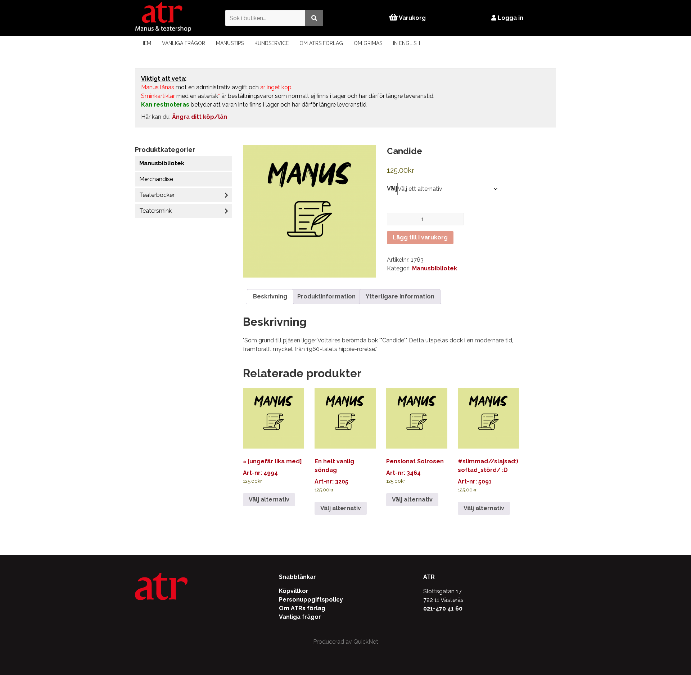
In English (406, 43)
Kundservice (271, 43)
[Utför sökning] (314, 18)
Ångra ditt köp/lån (199, 116)
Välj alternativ (269, 499)
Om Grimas (368, 43)
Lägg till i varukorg (420, 237)
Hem (145, 43)
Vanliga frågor (183, 43)
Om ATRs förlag (321, 43)
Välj (392, 188)
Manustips (230, 43)
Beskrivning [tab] (270, 296)
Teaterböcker (157, 195)
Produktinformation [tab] (326, 296)
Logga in (509, 17)
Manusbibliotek (161, 163)
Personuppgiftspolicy (311, 599)
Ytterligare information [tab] (400, 296)
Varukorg (412, 17)
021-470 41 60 (442, 608)
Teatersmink (155, 210)
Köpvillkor (293, 591)
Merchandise (156, 179)
